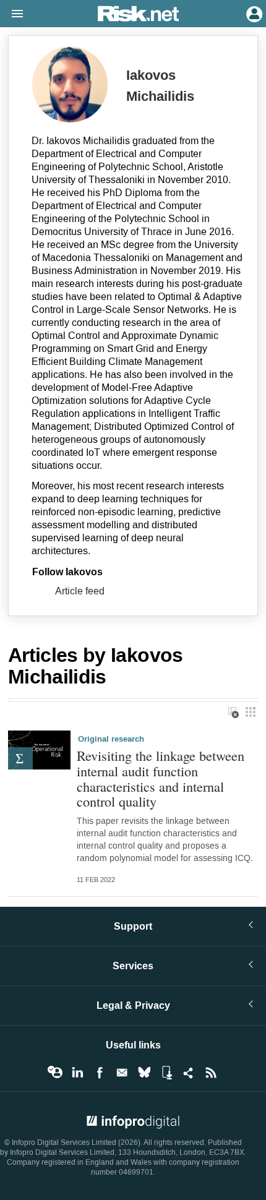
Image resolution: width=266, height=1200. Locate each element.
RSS (211, 1072)
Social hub (188, 1072)
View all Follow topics (55, 1072)
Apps (166, 1072)
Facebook (99, 1072)
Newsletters (121, 1072)
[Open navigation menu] (12, 14)
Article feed (80, 591)
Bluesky (144, 1072)
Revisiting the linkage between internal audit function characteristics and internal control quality (160, 778)
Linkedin (77, 1072)
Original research (111, 739)
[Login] (253, 13)
